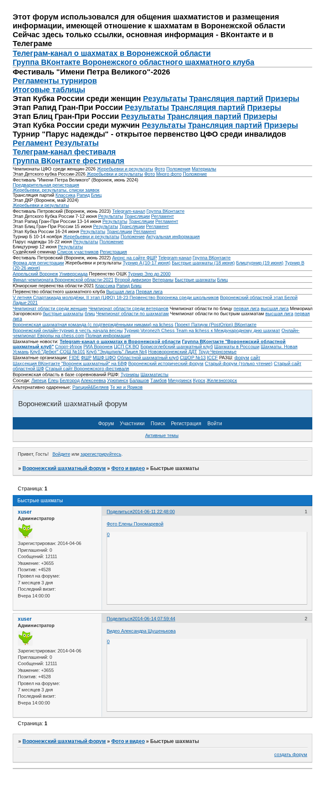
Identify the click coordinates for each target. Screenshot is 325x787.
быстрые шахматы (63, 313)
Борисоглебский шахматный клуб (176, 346)
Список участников (78, 251)
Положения (178, 168)
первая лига (246, 308)
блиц (90, 313)
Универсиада (73, 273)
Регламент (32, 143)
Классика (65, 195)
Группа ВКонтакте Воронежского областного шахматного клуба (133, 62)
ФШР (86, 357)
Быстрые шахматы (195, 279)
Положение (195, 173)
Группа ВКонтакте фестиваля (68, 161)
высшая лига (275, 308)
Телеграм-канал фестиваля (64, 152)
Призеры (282, 98)
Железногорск (222, 380)
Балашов (139, 380)
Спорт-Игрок (68, 346)
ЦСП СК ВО (126, 346)
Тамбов (158, 380)
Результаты (165, 98)
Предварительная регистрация (46, 184)
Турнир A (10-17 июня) (147, 262)
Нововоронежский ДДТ (172, 351)
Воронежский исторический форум (166, 363)
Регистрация (113, 251)
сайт (255, 357)
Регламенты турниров (55, 81)
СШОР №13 (193, 357)
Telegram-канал (128, 211)
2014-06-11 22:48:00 (153, 511)
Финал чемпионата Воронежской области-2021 (63, 279)
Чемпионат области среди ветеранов (128, 308)
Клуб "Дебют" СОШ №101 (57, 351)
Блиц (96, 195)
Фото (159, 168)
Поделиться (119, 511)
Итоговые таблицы (49, 89)
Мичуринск (180, 380)
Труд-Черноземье (217, 351)
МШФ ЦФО (104, 357)
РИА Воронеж (98, 346)
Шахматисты (154, 374)
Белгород (70, 380)
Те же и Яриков (126, 387)
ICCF (212, 357)
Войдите (61, 454)
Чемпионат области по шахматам (132, 313)
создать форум (290, 754)
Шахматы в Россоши (236, 346)
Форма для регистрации (38, 262)
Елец (53, 380)
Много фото (169, 173)
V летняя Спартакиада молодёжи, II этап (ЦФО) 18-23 (71, 297)
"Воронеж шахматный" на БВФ (94, 363)
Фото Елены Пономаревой (135, 523)
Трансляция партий (226, 98)
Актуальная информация (173, 236)
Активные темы (162, 435)
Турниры (130, 374)
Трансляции (137, 216)
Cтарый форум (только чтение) (239, 363)
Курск (199, 380)
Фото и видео (128, 468)
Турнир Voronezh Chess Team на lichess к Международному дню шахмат (202, 330)
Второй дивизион (133, 279)
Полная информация (107, 335)
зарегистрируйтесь (100, 454)
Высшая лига (120, 291)
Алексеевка (93, 380)
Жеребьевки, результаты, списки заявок (56, 190)
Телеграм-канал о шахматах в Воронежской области (112, 53)
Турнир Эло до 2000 (149, 273)
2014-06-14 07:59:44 (153, 618)
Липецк (39, 380)
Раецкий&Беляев (90, 387)
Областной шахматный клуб (148, 357)
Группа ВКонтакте (165, 211)
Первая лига (149, 291)
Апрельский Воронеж (35, 273)
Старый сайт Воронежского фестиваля (87, 368)
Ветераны (163, 279)
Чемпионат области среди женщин (50, 308)
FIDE (74, 357)
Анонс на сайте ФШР (134, 257)
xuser (25, 512)
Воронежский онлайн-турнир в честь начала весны (68, 330)
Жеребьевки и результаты (125, 168)
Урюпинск (117, 380)
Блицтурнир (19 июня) (260, 262)
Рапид (83, 195)
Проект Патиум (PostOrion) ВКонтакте (215, 324)
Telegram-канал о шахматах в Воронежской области (120, 341)
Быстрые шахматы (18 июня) (203, 262)
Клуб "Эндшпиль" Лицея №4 (116, 351)
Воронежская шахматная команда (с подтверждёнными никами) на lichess (93, 324)
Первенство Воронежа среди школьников (174, 297)
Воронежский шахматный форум (64, 468)
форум (241, 357)
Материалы (204, 168)
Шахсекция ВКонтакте (36, 363)
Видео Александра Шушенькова (141, 630)
